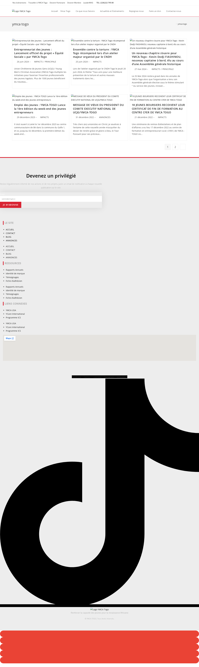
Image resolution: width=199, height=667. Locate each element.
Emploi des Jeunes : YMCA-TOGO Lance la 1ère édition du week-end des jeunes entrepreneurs (40, 108)
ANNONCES (104, 117)
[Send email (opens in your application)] (185, 2)
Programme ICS (13, 317)
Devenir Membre (74, 2)
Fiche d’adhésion (14, 281)
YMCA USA (11, 310)
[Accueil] (174, 24)
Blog (8, 236)
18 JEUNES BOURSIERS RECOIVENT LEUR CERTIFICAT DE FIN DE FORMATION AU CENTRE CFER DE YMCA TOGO (158, 108)
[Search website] (187, 11)
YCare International (15, 313)
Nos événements (19, 2)
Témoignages (12, 277)
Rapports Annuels (14, 269)
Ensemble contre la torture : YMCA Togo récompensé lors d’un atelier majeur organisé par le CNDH (96, 53)
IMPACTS (38, 61)
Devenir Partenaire (57, 2)
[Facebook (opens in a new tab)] (179, 2)
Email (2, 194)
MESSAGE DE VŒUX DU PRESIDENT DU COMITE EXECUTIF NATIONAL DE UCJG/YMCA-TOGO (98, 108)
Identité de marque (15, 273)
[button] (99, 634)
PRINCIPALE (50, 61)
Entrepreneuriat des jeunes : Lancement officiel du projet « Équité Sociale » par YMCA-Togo (39, 53)
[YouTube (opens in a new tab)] (182, 2)
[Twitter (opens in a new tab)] (176, 2)
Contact (10, 233)
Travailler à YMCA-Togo (37, 2)
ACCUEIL (10, 229)
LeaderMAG (88, 2)
